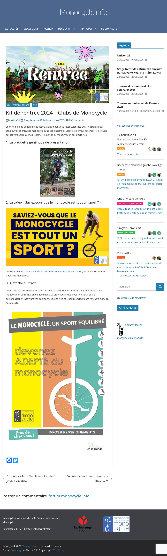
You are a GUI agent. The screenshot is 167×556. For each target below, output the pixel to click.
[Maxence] (154, 149)
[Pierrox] (159, 258)
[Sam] (159, 204)
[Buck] (154, 258)
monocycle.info (11, 518)
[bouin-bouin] (159, 174)
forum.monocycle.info (69, 495)
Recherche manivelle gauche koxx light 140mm (140, 167)
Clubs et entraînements (18, 105)
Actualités (11, 28)
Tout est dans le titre (128, 154)
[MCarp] (150, 204)
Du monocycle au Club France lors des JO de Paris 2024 (30, 479)
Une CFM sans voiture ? (131, 198)
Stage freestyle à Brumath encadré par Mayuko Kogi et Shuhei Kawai (139, 70)
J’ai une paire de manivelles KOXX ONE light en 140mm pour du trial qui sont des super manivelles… (140, 183)
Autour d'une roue (126, 232)
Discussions (31, 28)
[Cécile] (154, 174)
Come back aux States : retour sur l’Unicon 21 (87, 479)
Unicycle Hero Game (129, 228)
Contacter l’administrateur (37, 528)
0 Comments (76, 120)
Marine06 (14, 120)
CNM (35, 105)
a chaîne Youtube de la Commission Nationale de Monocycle (54, 271)
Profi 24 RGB (124, 253)
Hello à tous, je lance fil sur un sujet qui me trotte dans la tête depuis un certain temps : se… (140, 213)
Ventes (121, 258)
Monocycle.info (83, 12)
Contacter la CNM (12, 528)
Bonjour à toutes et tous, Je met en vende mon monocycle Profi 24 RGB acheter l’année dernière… (139, 267)
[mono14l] (159, 149)
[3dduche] (150, 149)
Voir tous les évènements (130, 125)
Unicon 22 (123, 55)
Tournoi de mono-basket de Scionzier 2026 (135, 87)
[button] (73, 29)
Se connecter (109, 28)
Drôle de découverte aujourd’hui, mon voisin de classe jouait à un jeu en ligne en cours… (140, 240)
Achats (121, 149)
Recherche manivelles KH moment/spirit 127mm (132, 142)
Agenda (48, 28)
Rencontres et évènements (130, 203)
